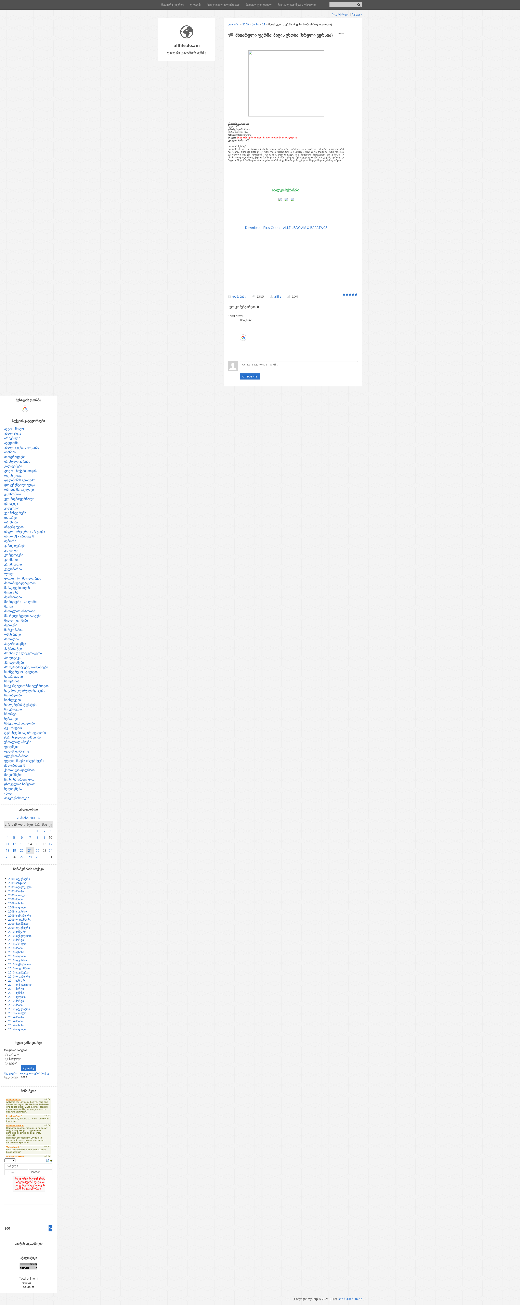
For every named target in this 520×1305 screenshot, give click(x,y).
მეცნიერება (13, 597)
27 (22, 857)
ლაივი (9, 573)
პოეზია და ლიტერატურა (23, 653)
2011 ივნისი (16, 993)
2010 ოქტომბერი (19, 968)
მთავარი (233, 24)
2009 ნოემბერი (18, 923)
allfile (277, 296)
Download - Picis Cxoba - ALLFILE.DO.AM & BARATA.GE (286, 227)
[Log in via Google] (243, 337)
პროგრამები (14, 662)
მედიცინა (11, 592)
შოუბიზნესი (13, 774)
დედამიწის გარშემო (19, 480)
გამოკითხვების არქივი (35, 1073)
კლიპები (10, 550)
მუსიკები (10, 625)
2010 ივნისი (16, 952)
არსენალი (12, 438)
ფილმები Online (16, 751)
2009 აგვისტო (17, 911)
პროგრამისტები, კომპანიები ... (27, 667)
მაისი (255, 24)
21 (263, 24)
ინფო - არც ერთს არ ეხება (24, 531)
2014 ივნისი (16, 1025)
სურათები (11, 718)
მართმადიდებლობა (20, 583)
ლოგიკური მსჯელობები (22, 578)
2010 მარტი (16, 940)
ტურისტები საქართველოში (25, 732)
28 (30, 857)
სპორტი (10, 714)
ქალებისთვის (14, 765)
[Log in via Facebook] (243, 331)
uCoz (358, 1299)
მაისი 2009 (28, 818)
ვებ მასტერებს (15, 513)
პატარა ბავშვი (15, 644)
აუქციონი (11, 442)
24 (50, 850)
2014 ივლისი (17, 1029)
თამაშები (239, 296)
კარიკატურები (15, 545)
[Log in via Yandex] (243, 356)
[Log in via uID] (243, 325)
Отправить (250, 376)
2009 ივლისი (17, 907)
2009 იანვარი (17, 883)
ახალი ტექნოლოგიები (21, 447)
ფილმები (11, 746)
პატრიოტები (13, 648)
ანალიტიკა (12, 433)
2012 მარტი (16, 1001)
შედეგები (10, 1073)
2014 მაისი (15, 1021)
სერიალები (13, 695)
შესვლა (357, 14)
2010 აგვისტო (17, 960)
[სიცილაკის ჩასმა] (51, 1160)
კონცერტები (13, 555)
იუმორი (10, 541)
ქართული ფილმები (19, 770)
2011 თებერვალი (19, 984)
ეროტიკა (11, 503)
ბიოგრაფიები (14, 457)
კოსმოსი (11, 559)
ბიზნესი (10, 452)
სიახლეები (12, 700)
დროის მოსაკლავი (19, 489)
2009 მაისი (15, 899)
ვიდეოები (11, 508)
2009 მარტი (16, 891)
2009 (245, 24)
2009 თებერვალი (19, 887)
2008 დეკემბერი (19, 879)
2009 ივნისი (16, 903)
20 (22, 850)
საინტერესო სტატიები (21, 672)
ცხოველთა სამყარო (20, 784)
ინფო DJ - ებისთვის (19, 536)
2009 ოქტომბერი (19, 919)
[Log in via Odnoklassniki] (243, 350)
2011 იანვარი (17, 980)
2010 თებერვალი (19, 936)
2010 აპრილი (17, 944)
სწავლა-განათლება (19, 723)
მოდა (8, 606)
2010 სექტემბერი (19, 964)
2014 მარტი (16, 1017)
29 (37, 857)
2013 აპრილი (17, 1013)
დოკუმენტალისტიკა (19, 485)
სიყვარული (13, 709)
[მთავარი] (186, 37)
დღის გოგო (13, 475)
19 (14, 850)
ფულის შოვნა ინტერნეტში (24, 760)
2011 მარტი (16, 989)
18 (7, 850)
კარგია (14, 1054)
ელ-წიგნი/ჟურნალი (19, 499)
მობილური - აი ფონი (20, 601)
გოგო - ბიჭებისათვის (20, 471)
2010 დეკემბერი (19, 976)
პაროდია (11, 639)
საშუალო (15, 1059)
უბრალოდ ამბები (17, 742)
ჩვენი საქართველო (19, 779)
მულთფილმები (16, 620)
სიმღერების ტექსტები (20, 704)
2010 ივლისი (17, 956)
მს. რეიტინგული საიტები (22, 615)
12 (14, 844)
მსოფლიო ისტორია (19, 611)
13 (22, 844)
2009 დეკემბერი (19, 928)
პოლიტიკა (12, 658)
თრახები (11, 522)
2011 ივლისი (17, 997)
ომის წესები (13, 634)
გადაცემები (13, 466)
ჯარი (8, 793)
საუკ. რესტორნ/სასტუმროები (26, 686)
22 (37, 850)
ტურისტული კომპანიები (22, 737)
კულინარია (13, 569)
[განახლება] (47, 1160)
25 (7, 857)
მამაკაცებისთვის (17, 587)
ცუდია (13, 1063)
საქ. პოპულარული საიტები (24, 690)
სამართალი (13, 676)
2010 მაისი (15, 948)
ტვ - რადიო (13, 728)
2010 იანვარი (17, 932)
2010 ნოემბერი (18, 972)
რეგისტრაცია (340, 14)
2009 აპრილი (17, 895)
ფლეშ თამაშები (16, 756)
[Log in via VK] (243, 344)
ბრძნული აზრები (17, 461)
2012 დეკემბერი (19, 1009)
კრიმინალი (13, 564)
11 (7, 844)
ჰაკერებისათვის (16, 798)
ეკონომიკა (12, 494)
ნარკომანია (13, 629)
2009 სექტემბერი (19, 915)
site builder (345, 1299)
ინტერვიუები (14, 527)
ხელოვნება (13, 788)
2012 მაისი (15, 1005)
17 (50, 844)
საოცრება (12, 681)
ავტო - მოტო (14, 428)
